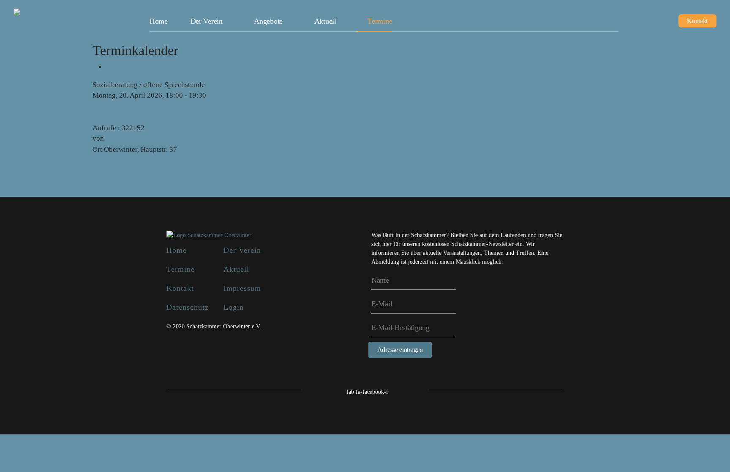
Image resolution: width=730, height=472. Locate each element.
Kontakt (697, 21)
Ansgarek (119, 138)
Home (159, 21)
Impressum (242, 288)
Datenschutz (187, 307)
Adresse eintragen (400, 349)
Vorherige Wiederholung (129, 106)
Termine (380, 21)
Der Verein (207, 21)
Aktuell (325, 21)
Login (233, 307)
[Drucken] (109, 67)
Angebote (268, 21)
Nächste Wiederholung (127, 117)
